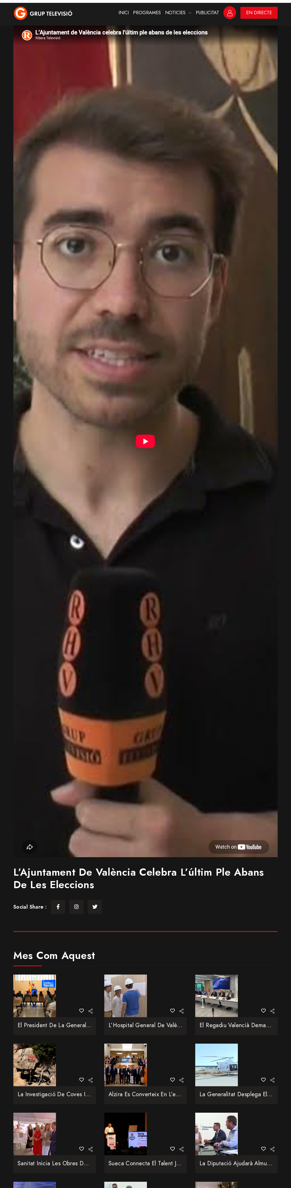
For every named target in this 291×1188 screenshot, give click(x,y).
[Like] (81, 1010)
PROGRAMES (147, 12)
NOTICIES (175, 12)
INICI (124, 12)
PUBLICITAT (207, 12)
